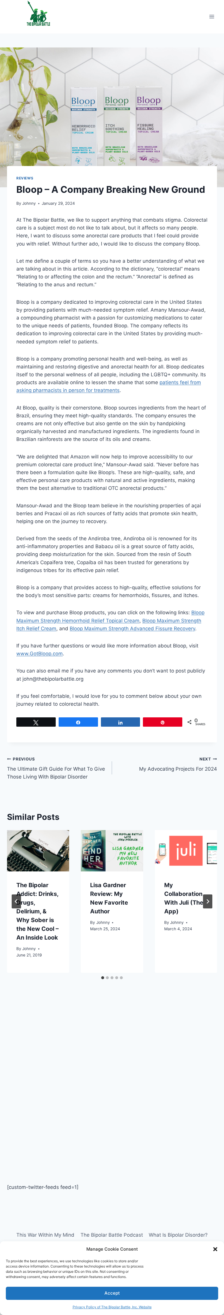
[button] (215, 1249)
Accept (112, 1293)
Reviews (24, 178)
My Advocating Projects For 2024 (178, 764)
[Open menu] (211, 16)
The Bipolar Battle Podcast (111, 1235)
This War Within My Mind (45, 1235)
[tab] (102, 977)
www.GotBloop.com (39, 653)
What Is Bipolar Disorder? (178, 1235)
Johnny (29, 203)
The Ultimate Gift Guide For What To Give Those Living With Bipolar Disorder (56, 768)
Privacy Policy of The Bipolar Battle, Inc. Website (112, 1307)
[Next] (207, 901)
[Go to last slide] (16, 901)
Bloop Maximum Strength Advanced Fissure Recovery (132, 628)
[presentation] (38, 850)
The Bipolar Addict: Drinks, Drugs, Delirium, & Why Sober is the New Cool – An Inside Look (37, 911)
